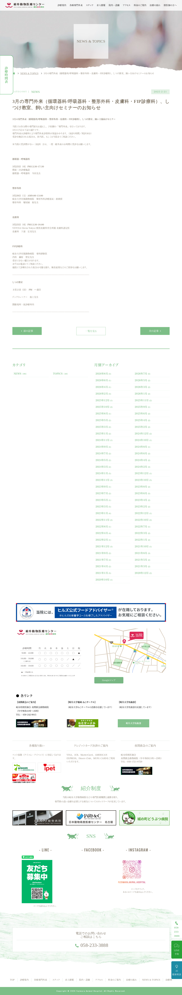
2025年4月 (142, 420)
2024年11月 (104, 440)
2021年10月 (143, 546)
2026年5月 (142, 380)
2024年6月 (142, 453)
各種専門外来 (76, 5)
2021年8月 (142, 553)
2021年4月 (103, 566)
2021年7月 (103, 560)
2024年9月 (103, 447)
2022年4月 (103, 533)
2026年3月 (142, 387)
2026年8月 (103, 373)
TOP (12, 980)
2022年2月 (103, 540)
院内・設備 (114, 5)
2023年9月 (103, 486)
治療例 (168, 980)
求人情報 (101, 5)
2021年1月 (103, 573)
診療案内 (62, 5)
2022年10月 (143, 520)
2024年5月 (103, 460)
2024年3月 (103, 467)
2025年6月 (142, 413)
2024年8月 (142, 447)
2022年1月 (142, 540)
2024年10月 (143, 440)
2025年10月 (104, 407)
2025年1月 (103, 433)
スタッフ (89, 5)
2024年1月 (103, 473)
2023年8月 (142, 486)
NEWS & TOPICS (151, 980)
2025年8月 (103, 413)
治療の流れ (155, 5)
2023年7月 (103, 493)
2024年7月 (103, 453)
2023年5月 (103, 500)
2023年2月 (142, 506)
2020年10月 (104, 579)
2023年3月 (103, 506)
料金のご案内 (140, 5)
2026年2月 (103, 393)
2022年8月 (103, 526)
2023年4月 (142, 500)
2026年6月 (103, 380)
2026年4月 (103, 387)
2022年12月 (143, 513)
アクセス (126, 5)
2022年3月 (142, 533)
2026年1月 (142, 393)
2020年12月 (143, 573)
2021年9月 (103, 553)
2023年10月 (143, 480)
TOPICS (61, 373)
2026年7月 (142, 373)
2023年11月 (104, 480)
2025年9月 (142, 407)
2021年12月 (104, 546)
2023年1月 (103, 513)
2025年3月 (103, 427)
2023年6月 (142, 493)
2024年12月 (143, 433)
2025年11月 (143, 400)
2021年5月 (142, 560)
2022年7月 (142, 526)
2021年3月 (142, 566)
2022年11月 (104, 520)
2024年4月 (142, 460)
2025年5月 (103, 420)
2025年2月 (142, 427)
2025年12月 (104, 400)
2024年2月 (142, 467)
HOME (13, 73)
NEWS (21, 373)
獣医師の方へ (170, 5)
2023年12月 (143, 473)
